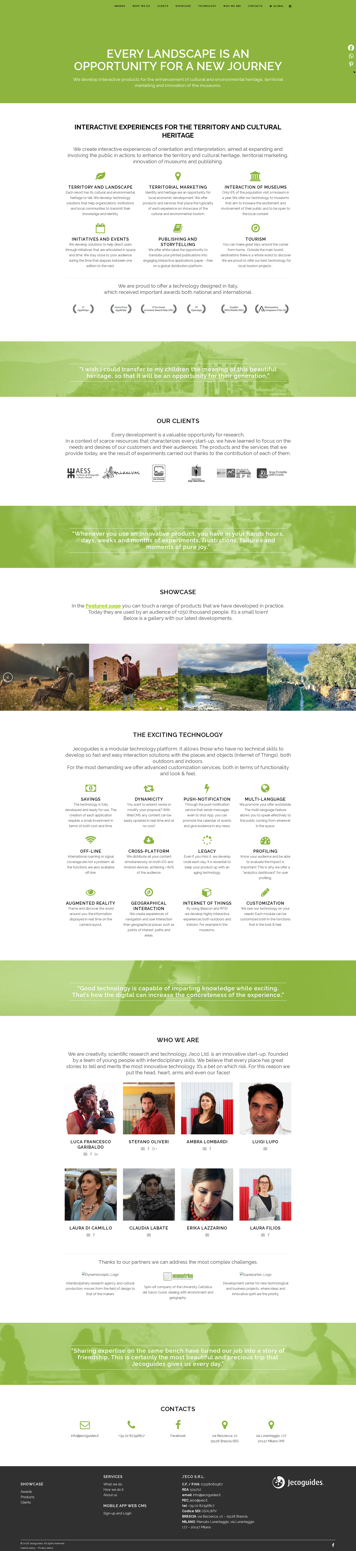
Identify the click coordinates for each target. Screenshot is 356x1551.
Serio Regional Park (222, 672)
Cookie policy (28, 1547)
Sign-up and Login (117, 1513)
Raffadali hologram (134, 672)
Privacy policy (45, 1547)
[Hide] (354, 72)
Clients (26, 1502)
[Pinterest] (351, 64)
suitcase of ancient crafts (44, 672)
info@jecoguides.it (85, 1436)
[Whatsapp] (351, 56)
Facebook (178, 1436)
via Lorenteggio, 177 (271, 1436)
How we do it (113, 1490)
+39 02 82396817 (131, 1436)
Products (27, 1497)
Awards (26, 1492)
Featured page (103, 606)
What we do (112, 1484)
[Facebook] (351, 48)
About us (110, 1495)
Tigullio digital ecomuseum (311, 672)
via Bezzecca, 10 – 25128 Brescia (222, 1516)
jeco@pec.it (198, 1500)
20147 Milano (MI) (271, 1441)
